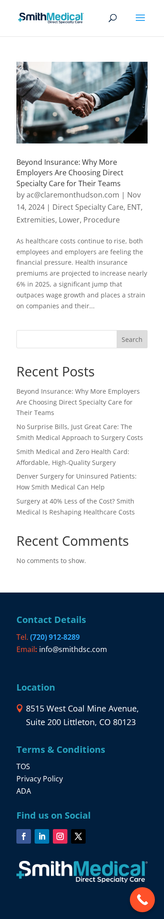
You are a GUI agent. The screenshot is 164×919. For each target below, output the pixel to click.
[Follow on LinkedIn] (42, 836)
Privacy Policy (39, 779)
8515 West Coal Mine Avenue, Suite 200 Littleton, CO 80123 (82, 715)
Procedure (101, 220)
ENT (134, 207)
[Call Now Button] (142, 899)
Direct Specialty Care (87, 207)
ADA (23, 791)
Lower (69, 220)
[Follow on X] (78, 836)
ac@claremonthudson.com (72, 195)
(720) (55, 637)
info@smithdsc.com (73, 649)
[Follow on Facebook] (23, 836)
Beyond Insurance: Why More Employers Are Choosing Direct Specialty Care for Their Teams (69, 172)
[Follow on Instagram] (60, 836)
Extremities (35, 220)
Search (132, 339)
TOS (23, 766)
